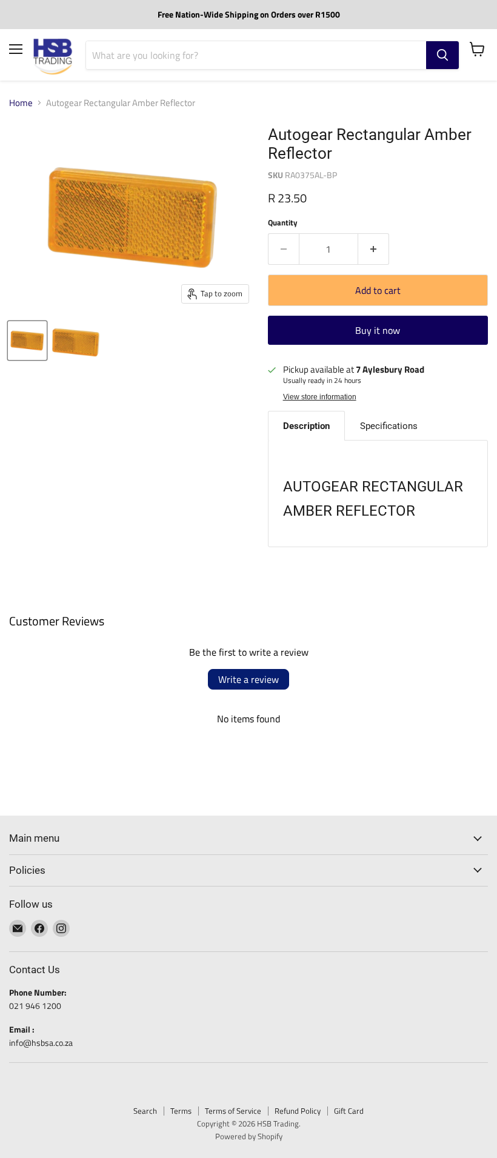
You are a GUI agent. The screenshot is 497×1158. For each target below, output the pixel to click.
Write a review (248, 679)
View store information (319, 397)
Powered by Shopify (248, 1136)
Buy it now (377, 330)
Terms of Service (233, 1111)
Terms (181, 1111)
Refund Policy (298, 1111)
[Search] (442, 55)
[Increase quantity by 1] (373, 249)
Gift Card (349, 1111)
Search (145, 1111)
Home (21, 103)
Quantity (283, 222)
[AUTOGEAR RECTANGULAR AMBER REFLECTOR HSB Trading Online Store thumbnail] (27, 340)
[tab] (306, 426)
